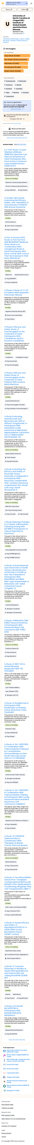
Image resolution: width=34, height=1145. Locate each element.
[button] (10, 81)
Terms (4, 1137)
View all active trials (15, 1040)
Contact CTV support (9, 1126)
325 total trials (22, 144)
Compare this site (16, 119)
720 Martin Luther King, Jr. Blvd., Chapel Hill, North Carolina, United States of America (16, 40)
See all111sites (16, 109)
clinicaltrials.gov (17, 123)
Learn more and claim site (16, 138)
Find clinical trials (7, 1105)
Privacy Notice (6, 1133)
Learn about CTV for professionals (13, 1119)
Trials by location (7, 1108)
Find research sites (8, 1115)
